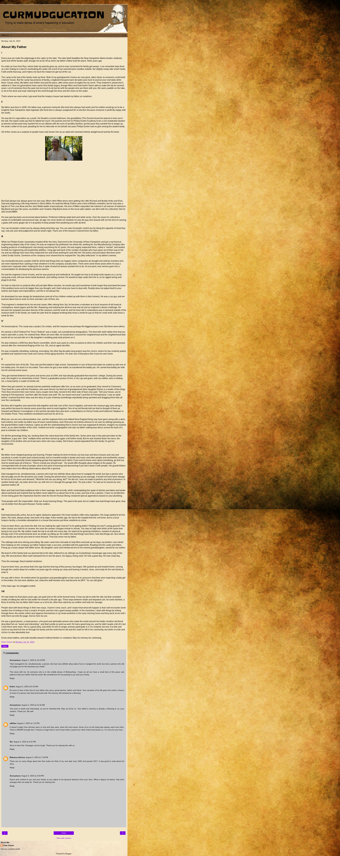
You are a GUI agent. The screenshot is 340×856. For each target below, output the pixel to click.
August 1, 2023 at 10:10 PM (33, 660)
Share (5, 646)
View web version (63, 838)
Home (64, 833)
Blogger (68, 854)
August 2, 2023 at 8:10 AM (27, 686)
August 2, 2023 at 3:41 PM (25, 742)
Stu (11, 742)
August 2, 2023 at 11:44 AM (33, 705)
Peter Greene (8, 845)
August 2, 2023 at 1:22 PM (28, 723)
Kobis (12, 686)
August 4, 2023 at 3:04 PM (33, 776)
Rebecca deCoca (17, 757)
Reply (12, 678)
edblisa (13, 723)
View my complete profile (10, 849)
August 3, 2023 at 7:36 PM (37, 757)
